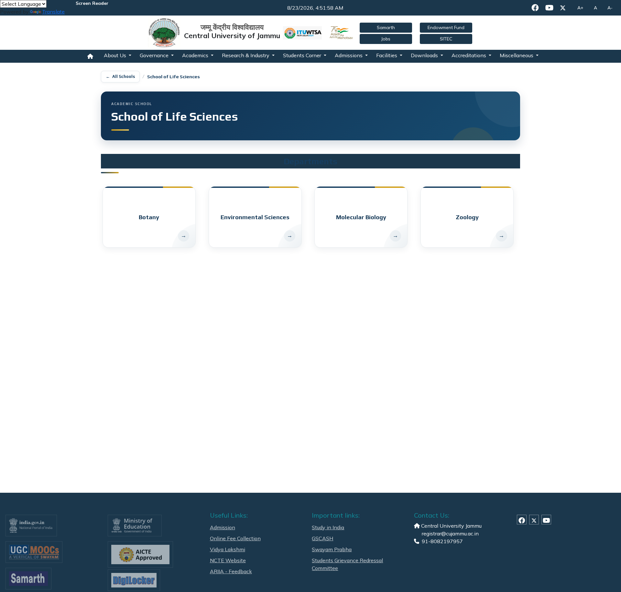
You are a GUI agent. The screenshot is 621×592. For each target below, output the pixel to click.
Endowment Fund (446, 27)
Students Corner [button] (302, 55)
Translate (53, 11)
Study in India (328, 527)
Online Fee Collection (235, 538)
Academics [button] (196, 55)
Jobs (385, 39)
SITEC (446, 39)
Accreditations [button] (469, 55)
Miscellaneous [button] (517, 55)
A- (610, 8)
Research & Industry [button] (246, 55)
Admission (222, 527)
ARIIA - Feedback (231, 571)
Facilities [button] (387, 55)
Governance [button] (155, 55)
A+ (580, 8)
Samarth (386, 27)
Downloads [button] (425, 55)
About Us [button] (115, 55)
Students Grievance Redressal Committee (347, 564)
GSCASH (322, 538)
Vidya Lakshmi (227, 549)
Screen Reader (92, 3)
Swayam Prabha (332, 549)
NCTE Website (228, 560)
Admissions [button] (349, 55)
